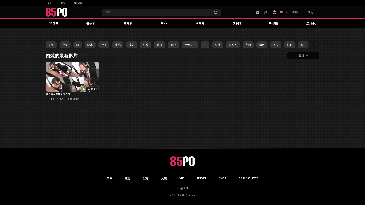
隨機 (55, 23)
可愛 (145, 44)
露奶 (131, 44)
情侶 (262, 44)
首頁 (92, 23)
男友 (276, 44)
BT (49, 3)
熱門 (238, 23)
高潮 (248, 44)
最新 (129, 23)
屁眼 (173, 44)
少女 (65, 44)
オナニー (190, 44)
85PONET (78, 3)
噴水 (90, 44)
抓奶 (289, 44)
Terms (201, 178)
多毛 (118, 44)
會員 (313, 23)
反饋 (164, 178)
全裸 (217, 44)
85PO (181, 195)
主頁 (109, 178)
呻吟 (159, 44)
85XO (62, 3)
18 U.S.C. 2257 (248, 178)
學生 (303, 44)
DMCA (222, 178)
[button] (312, 45)
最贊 (201, 23)
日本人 (233, 44)
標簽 (275, 23)
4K (165, 23)
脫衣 (104, 44)
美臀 (51, 44)
